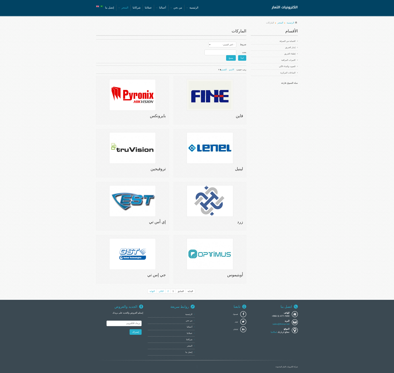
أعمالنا (189, 327)
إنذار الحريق (290, 47)
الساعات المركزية (288, 73)
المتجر (189, 346)
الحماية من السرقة (287, 41)
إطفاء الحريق (290, 54)
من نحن (189, 320)
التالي (161, 291)
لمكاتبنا (274, 332)
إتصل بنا (188, 352)
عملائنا (189, 333)
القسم (224, 69)
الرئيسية (188, 314)
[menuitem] (192, 8)
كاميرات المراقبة (288, 60)
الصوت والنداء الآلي (287, 66)
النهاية (152, 291)
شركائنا (189, 339)
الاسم (231, 69)
